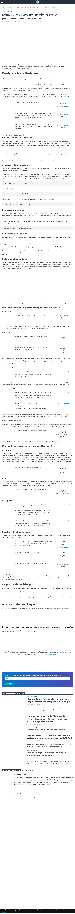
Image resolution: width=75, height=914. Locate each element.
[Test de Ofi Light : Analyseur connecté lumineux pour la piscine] (13, 756)
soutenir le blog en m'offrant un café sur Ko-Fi (44, 654)
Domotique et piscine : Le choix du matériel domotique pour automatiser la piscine (37, 627)
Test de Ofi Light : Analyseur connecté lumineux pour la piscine (46, 753)
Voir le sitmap (59, 910)
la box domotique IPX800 (49, 83)
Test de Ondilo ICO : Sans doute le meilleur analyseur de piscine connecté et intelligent (49, 736)
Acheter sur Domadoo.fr (63, 340)
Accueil (3, 7)
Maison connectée (11, 7)
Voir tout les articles (67, 770)
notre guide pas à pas (50, 416)
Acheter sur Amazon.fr (63, 106)
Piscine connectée (20, 7)
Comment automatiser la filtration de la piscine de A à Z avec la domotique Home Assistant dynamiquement (47, 719)
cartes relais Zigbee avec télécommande (44, 504)
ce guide (66, 384)
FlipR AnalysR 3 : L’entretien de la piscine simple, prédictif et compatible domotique (48, 700)
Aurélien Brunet (14, 21)
